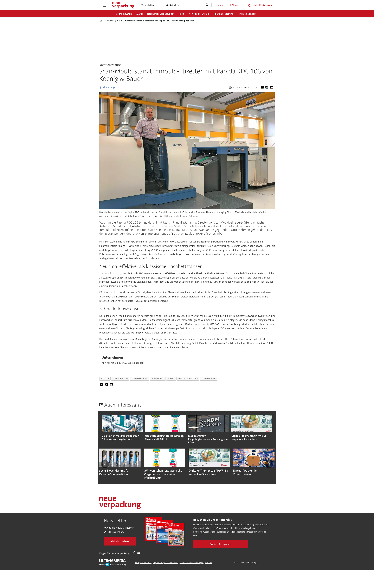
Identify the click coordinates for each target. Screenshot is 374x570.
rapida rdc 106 (120, 378)
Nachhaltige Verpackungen (160, 13)
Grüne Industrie (124, 13)
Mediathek (171, 5)
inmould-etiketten (188, 378)
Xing (134, 552)
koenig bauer (208, 378)
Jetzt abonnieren (119, 541)
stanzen (105, 378)
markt (171, 378)
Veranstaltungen (149, 5)
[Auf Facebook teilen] (263, 87)
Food (181, 13)
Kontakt (208, 562)
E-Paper (219, 5)
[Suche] (207, 5)
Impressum (158, 562)
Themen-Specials (247, 13)
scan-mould (157, 378)
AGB (137, 562)
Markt (139, 13)
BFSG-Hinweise (171, 562)
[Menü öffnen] (104, 5)
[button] (105, 464)
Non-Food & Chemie (199, 13)
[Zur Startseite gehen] (123, 5)
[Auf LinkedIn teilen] (272, 87)
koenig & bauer (139, 378)
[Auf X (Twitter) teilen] (267, 87)
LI (139, 552)
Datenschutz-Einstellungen (192, 562)
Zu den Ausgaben (220, 544)
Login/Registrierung (263, 5)
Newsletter (238, 5)
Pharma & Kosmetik (224, 13)
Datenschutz (145, 562)
